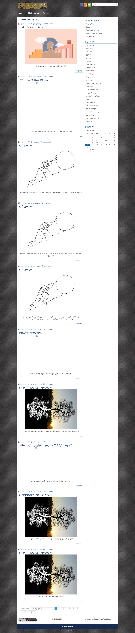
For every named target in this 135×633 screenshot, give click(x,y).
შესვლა (88, 27)
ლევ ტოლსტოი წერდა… (30, 332)
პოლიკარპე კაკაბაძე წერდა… (33, 79)
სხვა (87, 99)
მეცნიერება (90, 70)
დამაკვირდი (36, 142)
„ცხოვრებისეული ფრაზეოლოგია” (35, 387)
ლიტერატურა (90, 67)
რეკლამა (46, 13)
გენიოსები (89, 51)
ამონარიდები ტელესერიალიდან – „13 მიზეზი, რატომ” (45, 445)
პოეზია (88, 77)
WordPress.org (90, 36)
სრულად (79, 71)
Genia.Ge (70, 626)
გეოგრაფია (90, 55)
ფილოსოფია (90, 102)
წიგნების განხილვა (92, 112)
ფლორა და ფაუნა (92, 105)
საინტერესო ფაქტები (93, 83)
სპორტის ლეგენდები (93, 96)
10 (69, 609)
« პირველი (36, 609)
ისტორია (89, 61)
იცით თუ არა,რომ (92, 64)
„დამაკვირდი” (25, 145)
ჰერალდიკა (90, 121)
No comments (49, 24)
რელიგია (89, 80)
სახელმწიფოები (91, 93)
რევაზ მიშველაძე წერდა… (31, 26)
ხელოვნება (90, 115)
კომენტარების (94, 33)
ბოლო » (31, 612)
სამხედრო (89, 86)
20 (73, 609)
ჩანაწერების (94, 30)
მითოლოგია (90, 74)
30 (77, 609)
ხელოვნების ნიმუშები (93, 118)
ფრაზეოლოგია (37, 24)
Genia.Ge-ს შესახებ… (34, 13)
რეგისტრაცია (90, 24)
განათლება (90, 48)
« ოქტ (92, 149)
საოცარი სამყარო (92, 89)
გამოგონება (90, 45)
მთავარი (21, 13)
